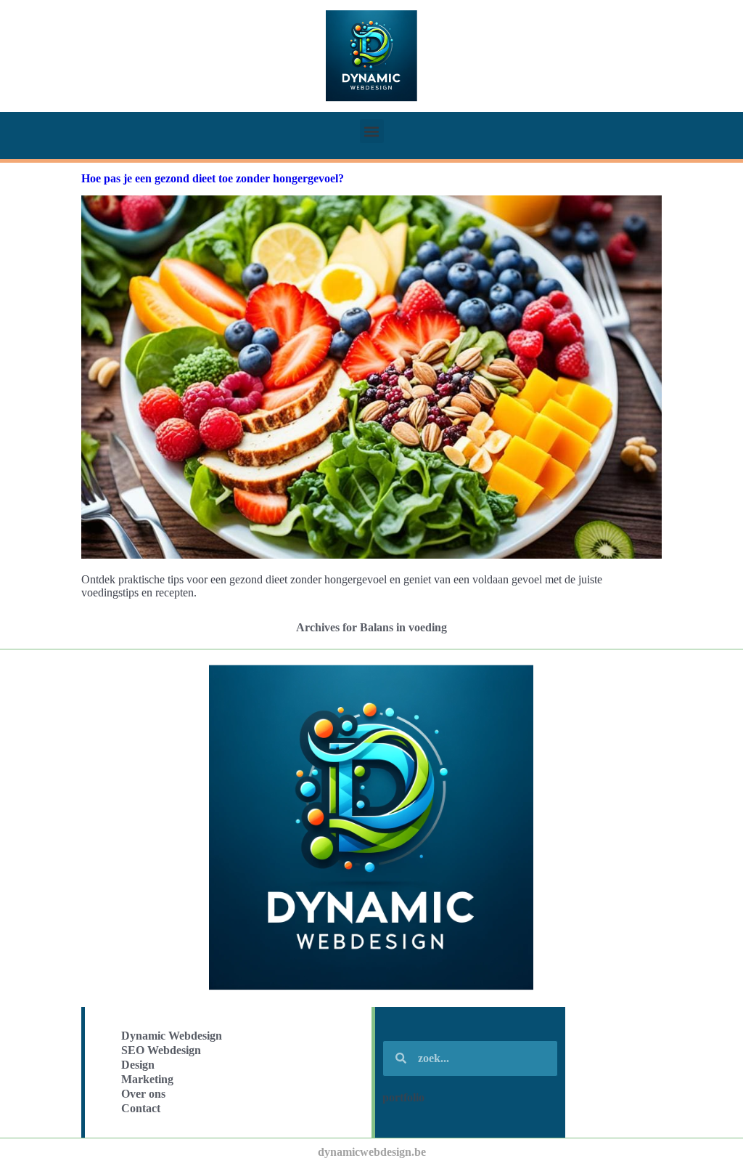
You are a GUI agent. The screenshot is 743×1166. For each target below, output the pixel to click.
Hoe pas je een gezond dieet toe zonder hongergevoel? (212, 178)
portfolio (403, 1097)
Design (138, 1064)
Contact (140, 1108)
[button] (372, 131)
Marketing (147, 1079)
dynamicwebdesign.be (372, 1152)
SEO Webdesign (161, 1050)
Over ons (143, 1094)
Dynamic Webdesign (171, 1035)
